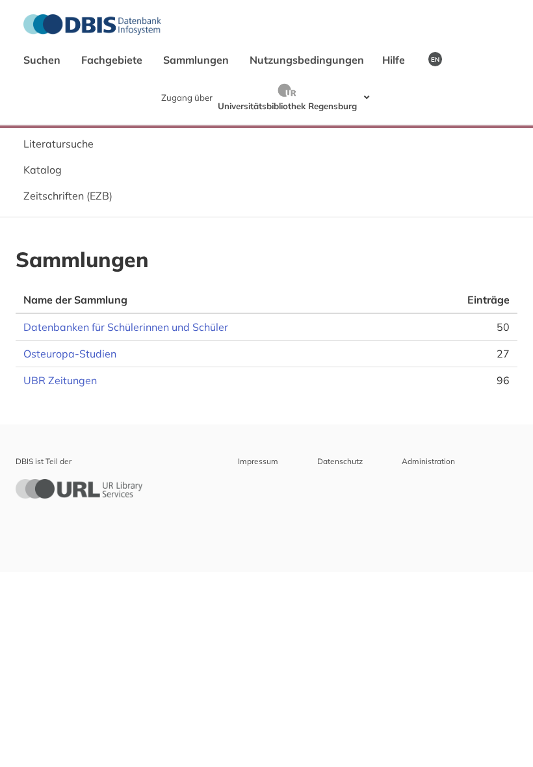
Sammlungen (197, 59)
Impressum (258, 461)
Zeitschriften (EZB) (67, 195)
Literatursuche (58, 143)
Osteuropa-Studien (69, 353)
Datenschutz (340, 461)
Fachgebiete (113, 59)
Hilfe (395, 59)
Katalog (42, 169)
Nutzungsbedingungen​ (307, 59)
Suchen (43, 59)
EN (435, 59)
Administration (428, 461)
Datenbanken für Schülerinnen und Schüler (125, 326)
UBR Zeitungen (60, 380)
